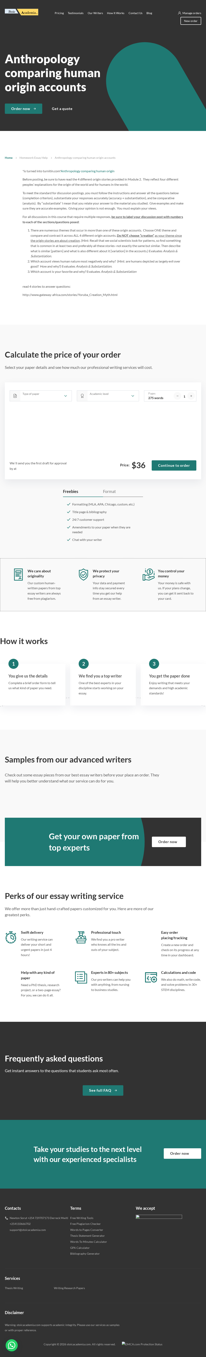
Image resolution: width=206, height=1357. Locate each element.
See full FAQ (100, 1090)
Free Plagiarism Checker (85, 1223)
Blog (149, 13)
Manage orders (191, 13)
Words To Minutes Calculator (88, 1241)
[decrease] (177, 396)
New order (191, 21)
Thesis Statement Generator (87, 1235)
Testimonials (75, 13)
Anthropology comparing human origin (87, 171)
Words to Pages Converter (86, 1229)
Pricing (59, 13)
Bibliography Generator (85, 1253)
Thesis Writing (14, 1288)
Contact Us (135, 13)
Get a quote (62, 108)
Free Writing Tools (81, 1218)
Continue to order (174, 465)
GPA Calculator (80, 1247)
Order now (20, 108)
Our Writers (95, 13)
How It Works (115, 13)
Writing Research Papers (69, 1288)
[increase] (191, 396)
